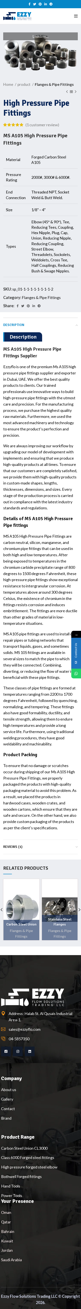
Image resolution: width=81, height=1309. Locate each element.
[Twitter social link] (34, 4)
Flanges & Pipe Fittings (54, 84)
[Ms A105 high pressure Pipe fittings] (40, 51)
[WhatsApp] (76, 673)
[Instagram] (18, 1051)
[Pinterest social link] (40, 4)
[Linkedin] (30, 1051)
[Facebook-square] (6, 1051)
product (24, 84)
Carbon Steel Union (21, 924)
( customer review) (42, 124)
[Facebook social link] (29, 4)
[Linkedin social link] (45, 4)
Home (8, 84)
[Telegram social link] (51, 4)
